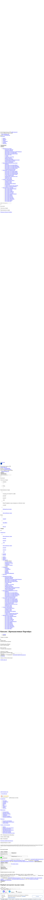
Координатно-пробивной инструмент (10, 162)
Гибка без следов (8, 157)
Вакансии (7, 572)
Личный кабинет (6, 811)
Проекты (4, 139)
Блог (4, 804)
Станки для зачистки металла (10, 186)
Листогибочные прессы (9, 180)
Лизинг (4, 140)
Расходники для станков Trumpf (11, 174)
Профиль (10, 212)
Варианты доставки (9, 562)
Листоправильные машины (10, 183)
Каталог (2, 146)
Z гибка (6, 155)
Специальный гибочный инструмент (12, 159)
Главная (4, 553)
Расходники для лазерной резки (9, 170)
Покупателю (5, 559)
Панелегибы (7, 184)
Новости (6, 571)
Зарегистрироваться (38, 861)
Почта (2, 851)
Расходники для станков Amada (11, 171)
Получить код (14, 856)
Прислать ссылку (4, 868)
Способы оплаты (8, 561)
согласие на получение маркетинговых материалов (24, 861)
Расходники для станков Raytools (11, 173)
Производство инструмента (8, 827)
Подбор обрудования (7, 831)
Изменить (2, 862)
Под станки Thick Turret (9, 626)
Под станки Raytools (9, 196)
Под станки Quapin (8, 190)
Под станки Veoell (8, 189)
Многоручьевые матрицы (10, 160)
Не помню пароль (14, 863)
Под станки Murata (8, 194)
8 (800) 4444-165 (14, 132)
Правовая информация (9, 573)
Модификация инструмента (8, 829)
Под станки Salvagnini (9, 197)
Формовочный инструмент (10, 169)
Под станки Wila (8, 201)
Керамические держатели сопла (11, 176)
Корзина (6, 212)
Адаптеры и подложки (9, 156)
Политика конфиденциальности (6, 840)
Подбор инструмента (7, 828)
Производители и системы (8, 187)
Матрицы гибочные (9, 150)
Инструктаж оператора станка (9, 832)
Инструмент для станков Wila (11, 152)
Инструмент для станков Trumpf (11, 153)
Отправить (3, 654)
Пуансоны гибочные (9, 149)
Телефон (5, 851)
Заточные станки (8, 182)
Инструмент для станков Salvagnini (12, 166)
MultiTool (7, 591)
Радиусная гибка (8, 154)
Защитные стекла (8, 177)
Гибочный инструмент (7, 148)
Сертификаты (7, 569)
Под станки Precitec (9, 195)
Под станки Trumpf (8, 200)
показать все (2, 532)
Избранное (2, 212)
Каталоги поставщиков (7, 820)
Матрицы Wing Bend (9, 158)
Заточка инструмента (7, 830)
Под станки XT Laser (9, 192)
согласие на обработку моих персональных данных (15, 860)
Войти (6, 862)
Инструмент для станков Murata (11, 165)
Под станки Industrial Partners (10, 188)
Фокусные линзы (8, 178)
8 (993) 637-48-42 (8, 469)
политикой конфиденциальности (19, 654)
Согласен (37, 896)
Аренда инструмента (9, 161)
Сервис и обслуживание (5, 824)
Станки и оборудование (7, 179)
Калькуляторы (5, 822)
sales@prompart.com (5, 134)
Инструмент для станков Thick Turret (12, 167)
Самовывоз (5, 814)
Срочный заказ (3, 145)
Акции (4, 138)
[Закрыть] (0, 847)
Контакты (5, 143)
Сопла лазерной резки (9, 175)
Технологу (2, 818)
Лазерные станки (8, 181)
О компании (5, 141)
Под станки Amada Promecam (10, 193)
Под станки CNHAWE (9, 191)
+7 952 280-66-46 (6, 135)
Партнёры (7, 568)
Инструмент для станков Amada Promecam (13, 151)
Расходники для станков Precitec (11, 172)
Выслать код (3, 867)
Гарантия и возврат (9, 565)
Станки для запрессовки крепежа (11, 185)
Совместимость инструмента (8, 821)
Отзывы (4, 142)
